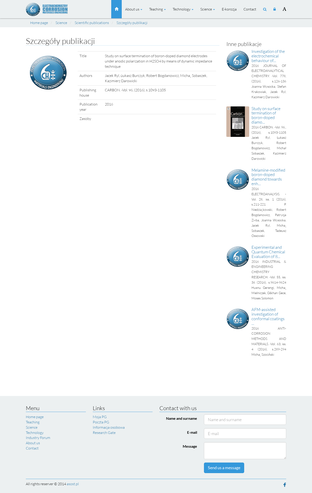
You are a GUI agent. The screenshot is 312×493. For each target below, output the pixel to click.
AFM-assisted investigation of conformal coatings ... (268, 316)
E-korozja (229, 9)
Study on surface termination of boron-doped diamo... (265, 115)
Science (206, 9)
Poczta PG (101, 422)
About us (132, 9)
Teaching (156, 9)
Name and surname (181, 418)
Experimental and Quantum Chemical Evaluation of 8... (268, 252)
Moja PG (100, 416)
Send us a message (224, 467)
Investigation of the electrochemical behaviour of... (268, 56)
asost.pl (73, 484)
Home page (39, 22)
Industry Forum (38, 437)
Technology (182, 9)
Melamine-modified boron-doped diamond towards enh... (268, 177)
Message (190, 446)
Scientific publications (92, 22)
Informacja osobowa (109, 427)
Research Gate (104, 432)
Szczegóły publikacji (132, 22)
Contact (249, 9)
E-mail (192, 432)
